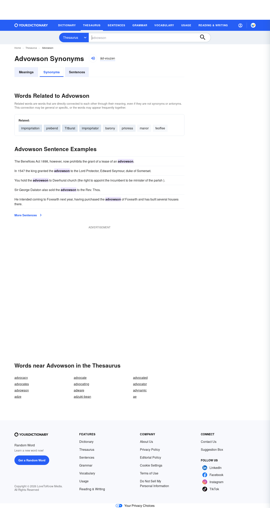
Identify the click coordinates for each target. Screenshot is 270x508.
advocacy (21, 377)
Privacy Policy (150, 449)
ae (135, 396)
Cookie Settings (151, 465)
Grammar (85, 465)
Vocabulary (87, 473)
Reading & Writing (92, 489)
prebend (52, 128)
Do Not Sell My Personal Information (154, 483)
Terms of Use (149, 473)
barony (110, 128)
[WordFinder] (253, 25)
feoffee (160, 128)
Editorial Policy (150, 457)
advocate (80, 377)
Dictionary (86, 441)
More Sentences (25, 215)
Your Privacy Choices (139, 505)
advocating (81, 384)
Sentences (77, 72)
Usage (84, 481)
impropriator (90, 128)
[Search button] (205, 37)
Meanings (26, 72)
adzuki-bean (82, 396)
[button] (240, 25)
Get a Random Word (31, 460)
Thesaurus (70, 37)
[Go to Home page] (31, 25)
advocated (140, 377)
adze (17, 396)
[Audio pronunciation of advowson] (93, 58)
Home (17, 47)
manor (144, 128)
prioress (127, 128)
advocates (21, 384)
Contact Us (208, 441)
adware (79, 390)
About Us (146, 441)
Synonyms (51, 72)
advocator (140, 384)
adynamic (140, 390)
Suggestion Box (212, 449)
